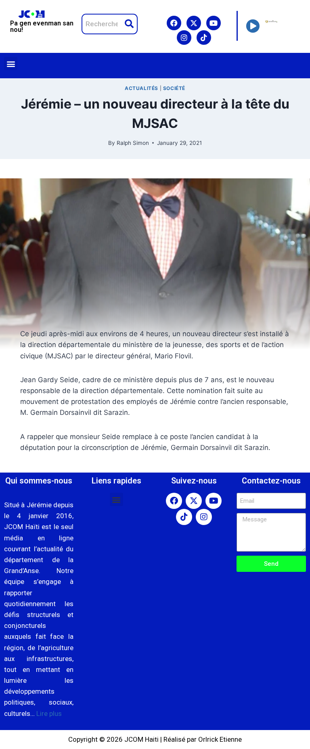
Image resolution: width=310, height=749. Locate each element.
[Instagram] (184, 37)
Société (174, 88)
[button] (10, 63)
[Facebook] (174, 23)
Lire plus (49, 713)
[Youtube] (213, 23)
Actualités (141, 88)
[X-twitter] (193, 23)
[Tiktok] (204, 37)
